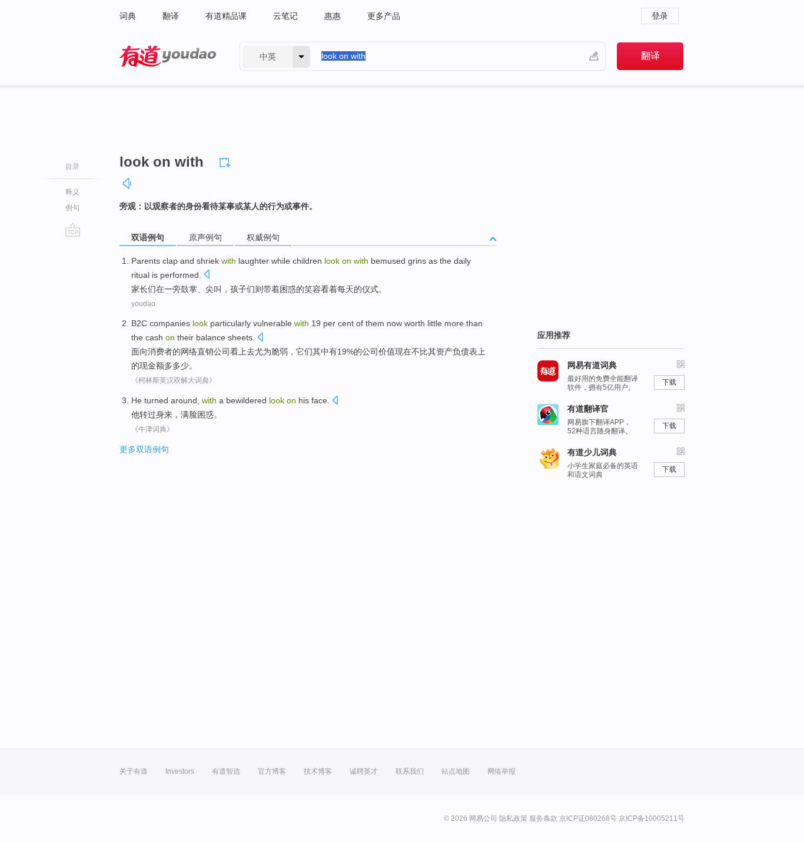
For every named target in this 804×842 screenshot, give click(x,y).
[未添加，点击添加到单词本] (227, 160)
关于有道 (133, 771)
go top (72, 230)
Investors (179, 771)
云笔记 (285, 16)
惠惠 (332, 16)
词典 (127, 16)
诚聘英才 (364, 771)
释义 (72, 192)
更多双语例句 (144, 449)
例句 (72, 208)
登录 (660, 16)
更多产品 (383, 16)
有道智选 (226, 771)
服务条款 (543, 818)
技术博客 (318, 771)
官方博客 (272, 771)
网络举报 (501, 771)
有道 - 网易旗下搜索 (167, 56)
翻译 (170, 16)
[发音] (127, 183)
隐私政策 (513, 818)
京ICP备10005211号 (652, 818)
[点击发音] (207, 275)
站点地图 (455, 771)
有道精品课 (226, 16)
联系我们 (410, 771)
